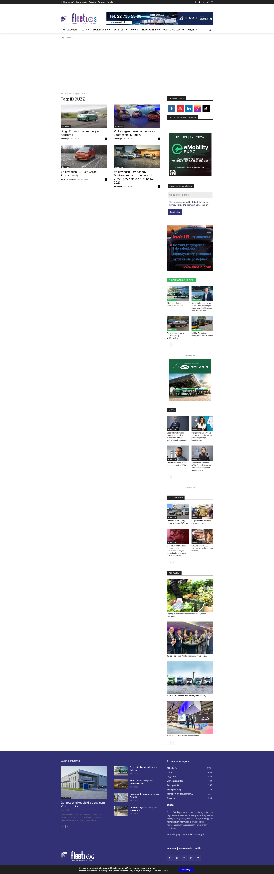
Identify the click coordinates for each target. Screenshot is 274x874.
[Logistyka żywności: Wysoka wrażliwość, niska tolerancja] (190, 595)
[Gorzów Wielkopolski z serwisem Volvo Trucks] (84, 782)
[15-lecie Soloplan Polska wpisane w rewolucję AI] (190, 638)
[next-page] (173, 345)
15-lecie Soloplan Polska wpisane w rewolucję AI (187, 656)
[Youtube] (211, 2)
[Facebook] (195, 2)
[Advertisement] (137, 60)
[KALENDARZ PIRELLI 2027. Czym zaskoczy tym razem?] (202, 536)
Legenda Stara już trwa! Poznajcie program (201, 522)
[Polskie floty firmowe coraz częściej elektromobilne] (178, 323)
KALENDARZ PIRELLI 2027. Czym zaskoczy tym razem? (202, 548)
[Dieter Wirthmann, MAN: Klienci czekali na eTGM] (178, 453)
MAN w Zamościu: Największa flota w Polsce (202, 334)
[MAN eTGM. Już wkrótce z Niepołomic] (190, 717)
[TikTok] (207, 2)
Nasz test (65, 167)
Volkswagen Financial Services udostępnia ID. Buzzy (134, 133)
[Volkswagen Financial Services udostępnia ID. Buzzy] (137, 116)
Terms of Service (195, 205)
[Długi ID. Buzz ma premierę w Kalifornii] (84, 116)
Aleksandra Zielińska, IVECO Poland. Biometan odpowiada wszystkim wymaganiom (201, 466)
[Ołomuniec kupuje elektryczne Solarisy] (178, 293)
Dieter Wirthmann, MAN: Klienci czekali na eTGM (177, 464)
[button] (209, 29)
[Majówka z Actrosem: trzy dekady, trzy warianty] (190, 677)
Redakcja (65, 139)
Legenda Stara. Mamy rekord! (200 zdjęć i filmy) (177, 522)
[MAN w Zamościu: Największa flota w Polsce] (202, 323)
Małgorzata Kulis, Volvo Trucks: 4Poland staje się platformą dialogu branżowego (202, 436)
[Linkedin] (203, 2)
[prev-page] (169, 345)
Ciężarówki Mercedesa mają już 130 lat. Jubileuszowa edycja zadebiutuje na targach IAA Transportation (176, 551)
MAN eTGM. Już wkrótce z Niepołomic (183, 736)
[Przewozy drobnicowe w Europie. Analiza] (121, 797)
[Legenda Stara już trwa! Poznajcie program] (202, 511)
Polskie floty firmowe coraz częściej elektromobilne (175, 335)
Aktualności (66, 126)
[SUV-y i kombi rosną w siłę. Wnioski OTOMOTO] (121, 784)
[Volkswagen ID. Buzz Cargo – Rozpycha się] (84, 156)
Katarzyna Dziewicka (70, 179)
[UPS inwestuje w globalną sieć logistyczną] (121, 811)
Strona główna (66, 93)
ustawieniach (162, 871)
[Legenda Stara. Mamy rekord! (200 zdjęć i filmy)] (178, 511)
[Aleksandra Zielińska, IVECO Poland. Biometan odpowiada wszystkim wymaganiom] (202, 453)
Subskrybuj (175, 212)
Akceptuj (186, 869)
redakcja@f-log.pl (196, 834)
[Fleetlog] (83, 18)
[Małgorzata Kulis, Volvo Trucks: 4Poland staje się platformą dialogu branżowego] (202, 423)
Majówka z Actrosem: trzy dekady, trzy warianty (186, 696)
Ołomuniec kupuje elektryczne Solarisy (175, 304)
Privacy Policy (175, 205)
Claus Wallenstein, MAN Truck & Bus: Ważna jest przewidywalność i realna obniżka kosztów (202, 307)
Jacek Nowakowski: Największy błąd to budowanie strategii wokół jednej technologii (177, 436)
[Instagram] (199, 2)
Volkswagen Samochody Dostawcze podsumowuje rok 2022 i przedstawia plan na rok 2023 (134, 177)
